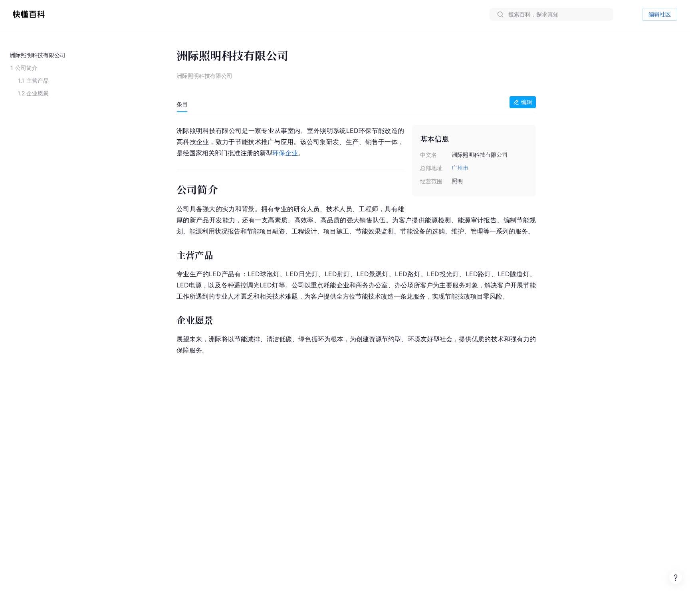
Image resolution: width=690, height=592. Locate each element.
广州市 (460, 167)
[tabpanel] (356, 239)
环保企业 (285, 153)
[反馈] (675, 577)
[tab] (182, 104)
